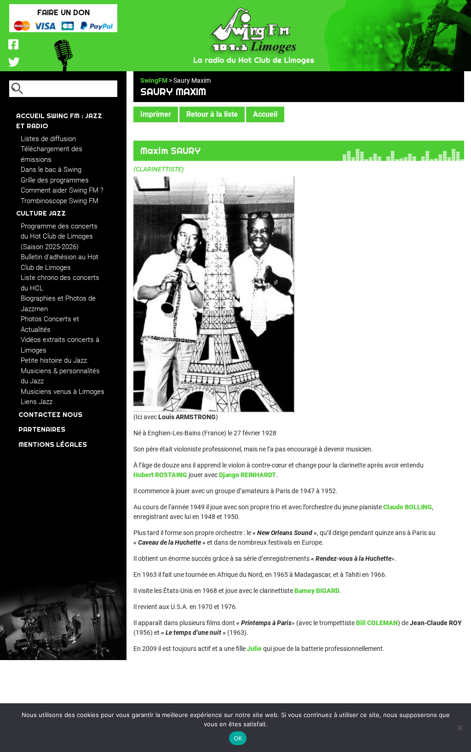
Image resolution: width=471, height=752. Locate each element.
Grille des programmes (55, 180)
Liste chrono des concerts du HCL (60, 282)
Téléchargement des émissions (51, 154)
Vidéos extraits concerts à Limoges (60, 345)
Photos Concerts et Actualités (50, 324)
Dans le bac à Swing (51, 169)
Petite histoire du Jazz (54, 360)
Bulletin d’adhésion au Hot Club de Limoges (59, 262)
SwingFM (153, 80)
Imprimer (155, 114)
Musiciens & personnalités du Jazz (60, 376)
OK (238, 738)
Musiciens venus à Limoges (62, 391)
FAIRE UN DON (63, 12)
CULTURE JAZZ (41, 213)
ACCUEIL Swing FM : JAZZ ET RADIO (59, 121)
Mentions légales (52, 444)
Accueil (265, 114)
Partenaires (41, 429)
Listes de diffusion (48, 139)
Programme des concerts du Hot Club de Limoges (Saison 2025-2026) (59, 236)
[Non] (459, 727)
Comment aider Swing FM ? (62, 190)
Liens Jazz (36, 402)
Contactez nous (50, 414)
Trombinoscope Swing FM (59, 201)
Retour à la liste (212, 114)
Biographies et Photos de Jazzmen (58, 303)
